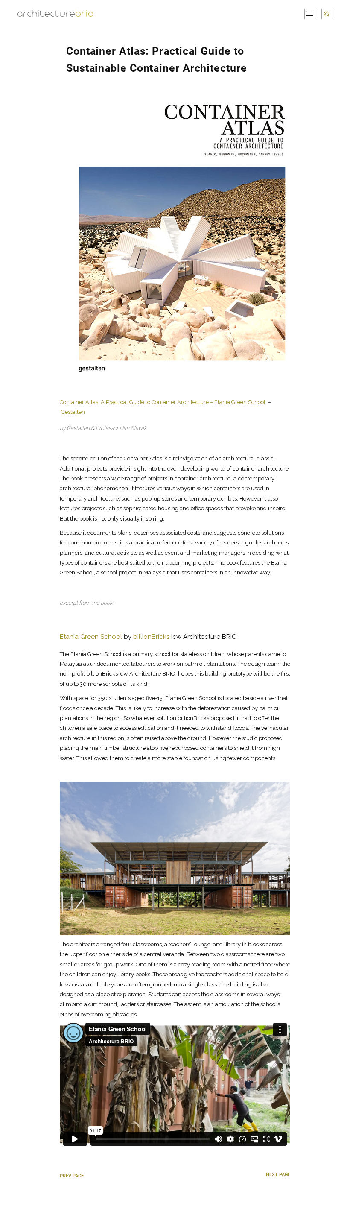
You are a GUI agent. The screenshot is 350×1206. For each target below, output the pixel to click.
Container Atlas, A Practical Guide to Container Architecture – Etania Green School (162, 402)
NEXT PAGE (278, 1174)
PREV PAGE (72, 1176)
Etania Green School (91, 637)
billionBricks (151, 637)
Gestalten (73, 412)
